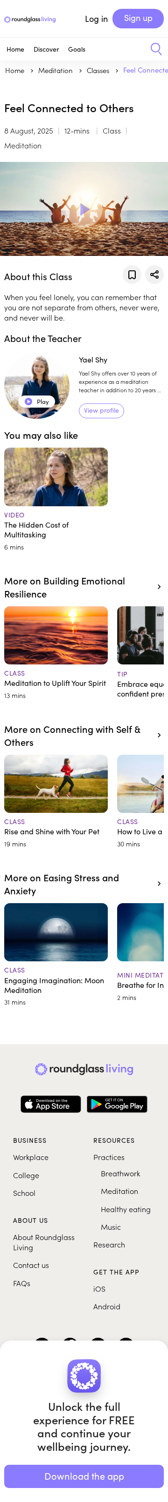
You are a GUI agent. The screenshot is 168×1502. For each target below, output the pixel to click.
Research (109, 1244)
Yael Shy (93, 359)
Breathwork (120, 1173)
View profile (101, 410)
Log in (96, 18)
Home (15, 49)
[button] (153, 49)
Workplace (31, 1157)
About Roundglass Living (44, 1242)
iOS (99, 1288)
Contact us (31, 1265)
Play (37, 401)
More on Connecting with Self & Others (72, 735)
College (26, 1175)
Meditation (119, 1191)
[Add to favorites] (132, 274)
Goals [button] (76, 49)
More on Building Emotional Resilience (64, 587)
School (24, 1192)
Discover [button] (46, 49)
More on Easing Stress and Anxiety (61, 884)
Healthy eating (126, 1209)
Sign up (138, 17)
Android (106, 1306)
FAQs (21, 1283)
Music (111, 1226)
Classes (99, 70)
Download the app (84, 1475)
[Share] (154, 274)
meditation (56, 70)
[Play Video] (84, 209)
